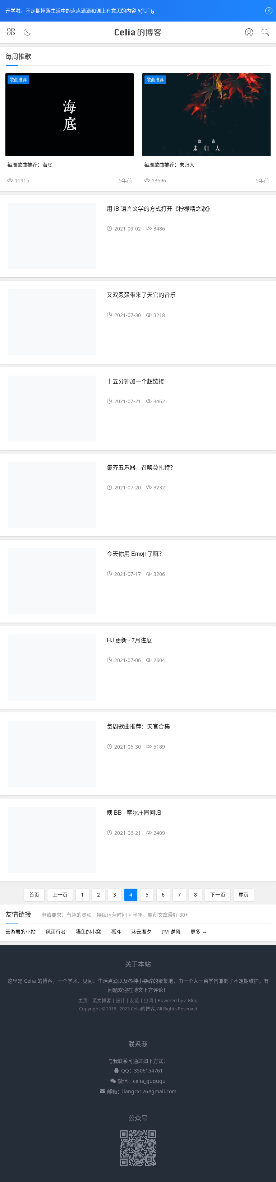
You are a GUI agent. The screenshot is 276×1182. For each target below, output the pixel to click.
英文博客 (101, 1000)
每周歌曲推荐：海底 (29, 164)
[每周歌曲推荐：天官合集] (52, 756)
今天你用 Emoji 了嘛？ (136, 553)
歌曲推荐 (18, 80)
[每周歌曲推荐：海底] (69, 114)
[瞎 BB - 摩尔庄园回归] (52, 842)
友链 (134, 1000)
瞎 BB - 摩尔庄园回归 (134, 812)
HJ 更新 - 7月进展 (129, 640)
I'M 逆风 (170, 931)
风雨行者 (56, 931)
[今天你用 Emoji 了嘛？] (52, 583)
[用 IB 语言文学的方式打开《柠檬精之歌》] (52, 238)
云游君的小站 (20, 931)
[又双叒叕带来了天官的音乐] (52, 324)
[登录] (249, 33)
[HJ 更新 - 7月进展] (52, 670)
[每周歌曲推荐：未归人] (206, 114)
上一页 (60, 894)
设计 (120, 1000)
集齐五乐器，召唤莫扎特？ (141, 467)
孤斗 (116, 931)
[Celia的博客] (138, 35)
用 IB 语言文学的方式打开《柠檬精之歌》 (160, 208)
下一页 (217, 894)
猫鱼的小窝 (88, 931)
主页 (83, 1000)
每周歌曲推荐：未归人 (169, 164)
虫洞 (148, 1000)
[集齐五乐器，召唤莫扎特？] (52, 497)
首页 (34, 894)
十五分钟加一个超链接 (135, 381)
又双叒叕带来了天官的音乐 (141, 294)
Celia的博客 (143, 1009)
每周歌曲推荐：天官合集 (138, 726)
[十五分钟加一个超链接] (52, 411)
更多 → (198, 931)
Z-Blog (191, 1000)
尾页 (244, 894)
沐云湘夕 (141, 931)
